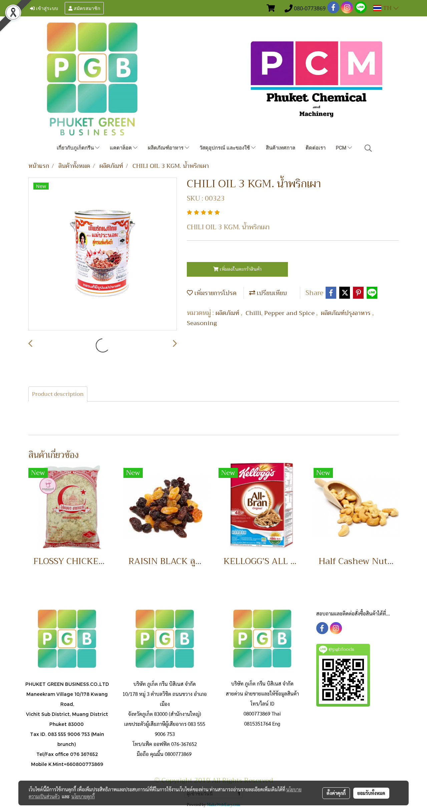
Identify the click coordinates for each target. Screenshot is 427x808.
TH (387, 8)
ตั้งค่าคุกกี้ (336, 793)
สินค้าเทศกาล (280, 148)
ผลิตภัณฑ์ (228, 313)
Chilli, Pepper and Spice (281, 313)
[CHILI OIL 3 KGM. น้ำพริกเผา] (102, 254)
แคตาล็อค (121, 148)
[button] (368, 148)
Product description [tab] (58, 394)
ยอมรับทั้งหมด (371, 793)
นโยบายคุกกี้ (83, 796)
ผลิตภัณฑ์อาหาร (166, 148)
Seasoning (202, 323)
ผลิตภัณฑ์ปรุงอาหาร (346, 313)
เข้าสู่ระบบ (46, 7)
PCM (342, 148)
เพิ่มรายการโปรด (215, 293)
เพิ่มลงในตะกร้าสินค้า (240, 269)
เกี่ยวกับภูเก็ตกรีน (76, 148)
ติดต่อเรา (316, 148)
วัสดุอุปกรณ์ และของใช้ (225, 148)
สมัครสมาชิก (86, 7)
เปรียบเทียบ (271, 293)
